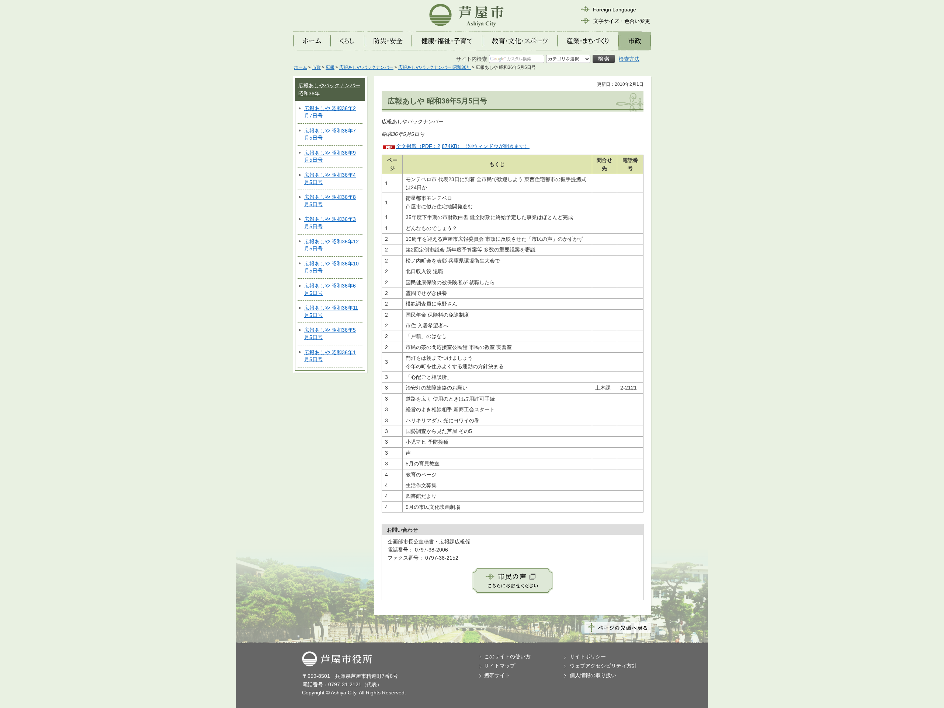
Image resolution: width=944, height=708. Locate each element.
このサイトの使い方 (507, 656)
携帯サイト (497, 675)
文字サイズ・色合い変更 (621, 21)
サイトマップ (499, 666)
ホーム (300, 67)
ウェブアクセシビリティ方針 (603, 666)
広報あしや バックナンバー (366, 67)
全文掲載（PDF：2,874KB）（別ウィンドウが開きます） (463, 146)
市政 (316, 67)
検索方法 (629, 59)
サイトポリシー (588, 656)
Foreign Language (614, 10)
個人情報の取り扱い (593, 675)
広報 (330, 67)
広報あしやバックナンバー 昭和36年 (434, 67)
